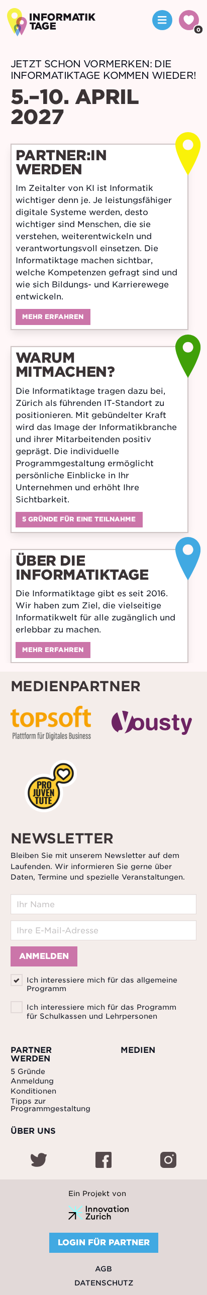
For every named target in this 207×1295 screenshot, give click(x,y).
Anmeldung (32, 1081)
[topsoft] (51, 725)
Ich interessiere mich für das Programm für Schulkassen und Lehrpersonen (101, 1011)
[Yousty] (152, 724)
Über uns (33, 1131)
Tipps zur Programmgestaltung (50, 1105)
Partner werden (31, 1054)
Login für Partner (104, 1242)
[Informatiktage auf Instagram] (168, 1161)
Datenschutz (103, 1283)
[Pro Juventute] (51, 788)
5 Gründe (28, 1071)
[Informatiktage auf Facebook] (104, 1161)
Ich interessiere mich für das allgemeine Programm (102, 984)
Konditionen (33, 1091)
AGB (103, 1269)
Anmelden (44, 956)
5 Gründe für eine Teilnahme (79, 519)
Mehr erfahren (52, 316)
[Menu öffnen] (162, 20)
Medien (138, 1050)
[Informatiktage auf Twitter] (40, 1161)
